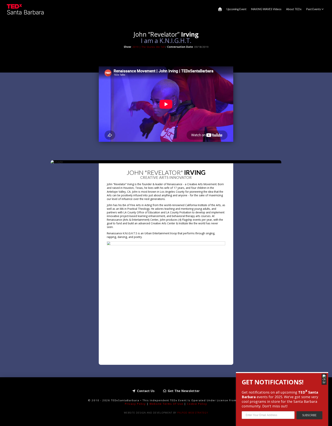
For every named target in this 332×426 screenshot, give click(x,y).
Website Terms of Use (166, 403)
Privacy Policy (135, 403)
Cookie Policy (197, 403)
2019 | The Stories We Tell (148, 47)
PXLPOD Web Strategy (192, 412)
